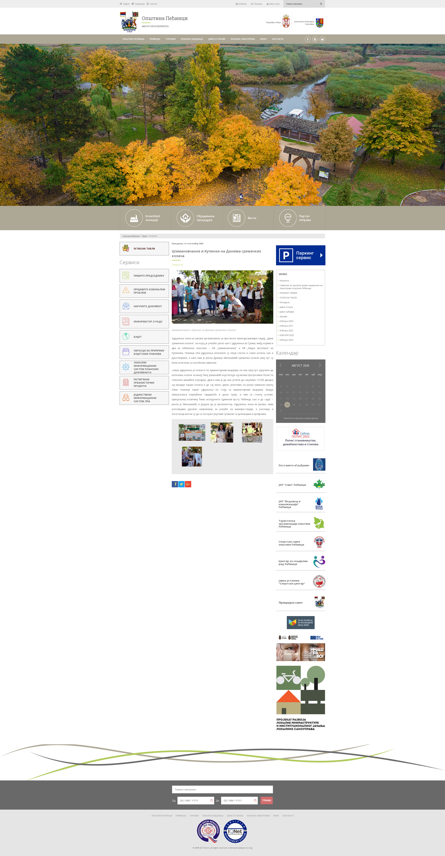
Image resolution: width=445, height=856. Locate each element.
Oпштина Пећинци (131, 236)
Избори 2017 (286, 325)
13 (300, 392)
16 (319, 392)
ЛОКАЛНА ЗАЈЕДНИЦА (192, 39)
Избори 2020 (286, 321)
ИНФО (263, 39)
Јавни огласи (286, 307)
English (126, 3)
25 (287, 404)
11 (287, 392)
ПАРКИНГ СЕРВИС (289, 293)
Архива (283, 316)
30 (319, 404)
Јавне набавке (287, 311)
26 (294, 404)
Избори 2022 (286, 330)
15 (313, 392)
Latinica (153, 3)
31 (281, 410)
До (217, 800)
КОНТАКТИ (277, 39)
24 (281, 404)
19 (294, 398)
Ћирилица (140, 3)
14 (306, 392)
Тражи (266, 800)
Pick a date (211, 800)
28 (306, 404)
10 (281, 392)
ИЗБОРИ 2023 (287, 335)
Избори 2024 (286, 339)
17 (281, 398)
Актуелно (284, 280)
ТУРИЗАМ (170, 39)
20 (300, 398)
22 (313, 398)
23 (319, 398)
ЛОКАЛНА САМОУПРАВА (242, 39)
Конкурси (285, 302)
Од (173, 800)
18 (287, 398)
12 (294, 392)
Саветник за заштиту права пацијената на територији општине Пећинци (301, 287)
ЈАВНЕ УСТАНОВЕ (216, 39)
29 (313, 404)
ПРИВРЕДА (154, 39)
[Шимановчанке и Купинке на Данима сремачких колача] (222, 323)
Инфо (144, 236)
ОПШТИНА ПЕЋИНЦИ (133, 39)
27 (300, 404)
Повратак (177, 264)
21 (306, 398)
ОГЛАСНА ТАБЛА (288, 297)
